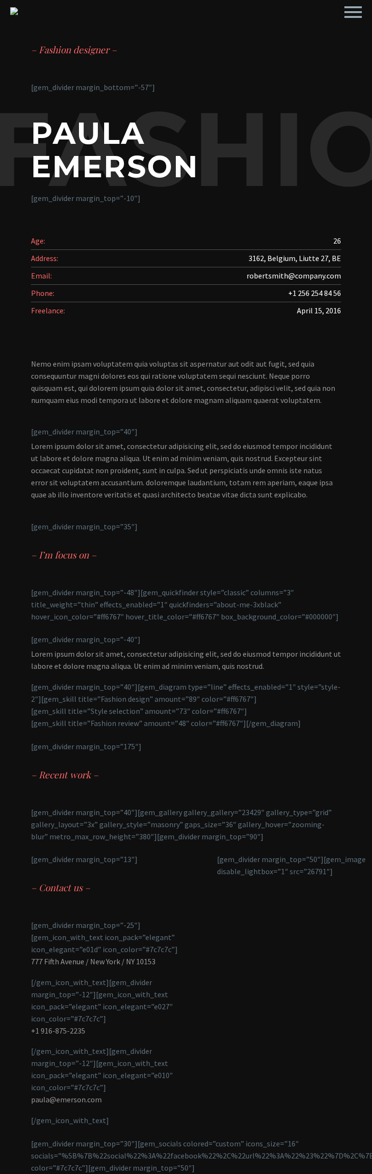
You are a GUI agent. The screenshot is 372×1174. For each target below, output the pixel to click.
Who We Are (238, 25)
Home (184, 25)
